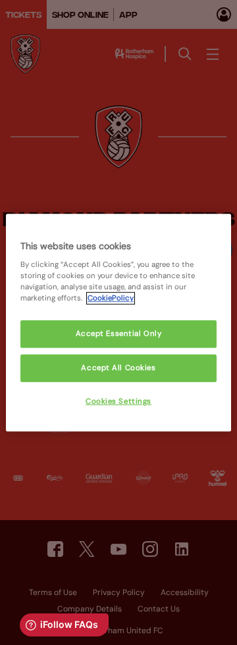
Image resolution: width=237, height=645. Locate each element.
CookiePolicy (111, 298)
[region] (118, 323)
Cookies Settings (118, 401)
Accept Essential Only (119, 334)
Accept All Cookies (118, 368)
